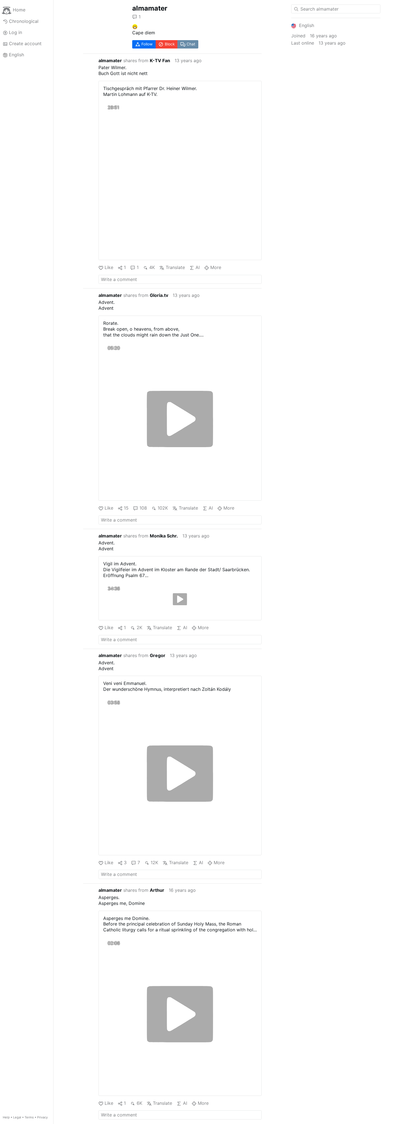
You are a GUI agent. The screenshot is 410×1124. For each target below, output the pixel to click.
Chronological (23, 21)
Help (6, 1117)
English (16, 54)
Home (19, 10)
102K (163, 508)
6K (139, 1103)
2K (139, 627)
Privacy (42, 1117)
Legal (17, 1117)
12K (154, 862)
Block (170, 44)
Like (109, 267)
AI (198, 267)
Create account (25, 43)
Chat (191, 44)
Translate (175, 267)
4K (152, 267)
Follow (147, 44)
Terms (29, 1117)
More (215, 267)
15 (126, 508)
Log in (15, 32)
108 (143, 508)
